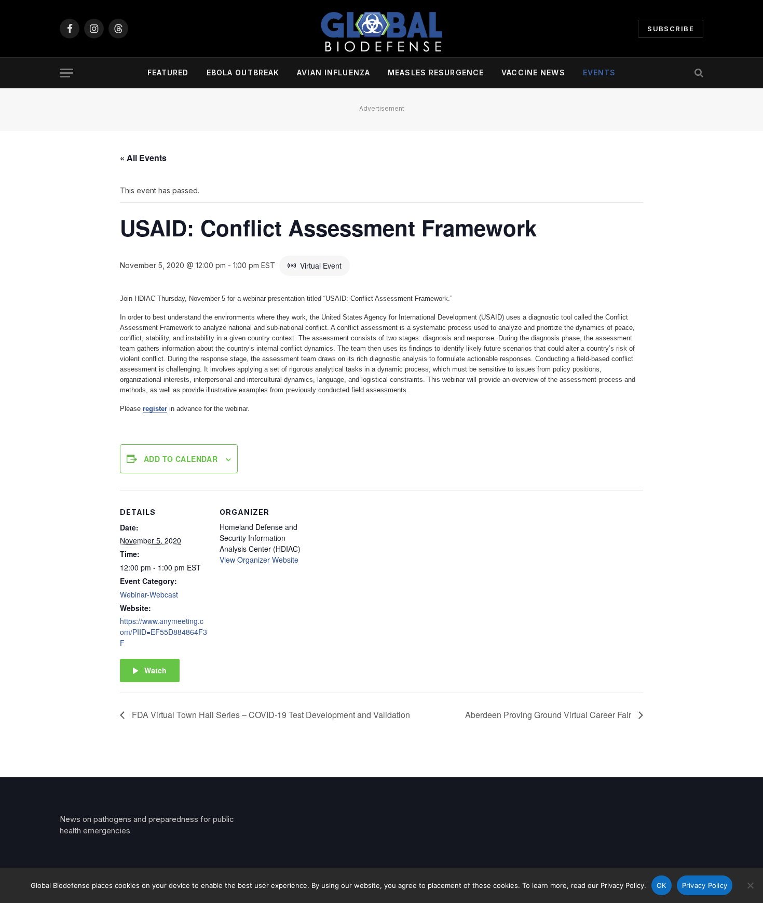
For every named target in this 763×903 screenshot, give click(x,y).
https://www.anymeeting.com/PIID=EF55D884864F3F (163, 632)
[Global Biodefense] (381, 28)
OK (661, 885)
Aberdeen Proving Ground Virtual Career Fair (549, 715)
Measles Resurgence (436, 72)
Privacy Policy (705, 885)
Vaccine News (533, 72)
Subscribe (670, 28)
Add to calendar (180, 459)
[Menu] (66, 73)
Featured (168, 72)
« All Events (143, 158)
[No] (750, 885)
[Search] (697, 73)
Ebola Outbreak (243, 72)
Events (599, 72)
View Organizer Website (259, 559)
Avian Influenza (333, 72)
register (155, 409)
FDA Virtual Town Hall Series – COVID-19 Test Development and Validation (270, 715)
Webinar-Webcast (149, 594)
